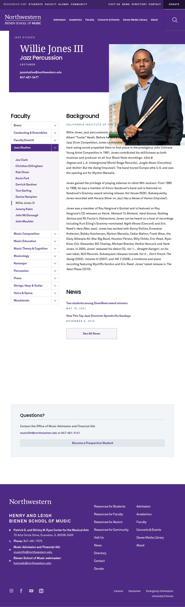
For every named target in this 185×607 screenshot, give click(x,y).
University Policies (162, 596)
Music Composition (26, 233)
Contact (155, 4)
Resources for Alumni (108, 522)
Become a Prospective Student (92, 443)
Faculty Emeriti (24, 140)
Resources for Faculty (108, 514)
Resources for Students (109, 506)
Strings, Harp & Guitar (28, 285)
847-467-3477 (29, 77)
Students (36, 4)
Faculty (51, 4)
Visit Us (114, 4)
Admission (59, 20)
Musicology (21, 256)
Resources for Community (111, 530)
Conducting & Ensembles (30, 132)
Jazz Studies (22, 147)
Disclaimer (134, 591)
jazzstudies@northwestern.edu (41, 72)
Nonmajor (20, 263)
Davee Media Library (135, 20)
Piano (17, 278)
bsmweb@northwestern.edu (32, 563)
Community (79, 4)
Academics (75, 20)
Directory (139, 4)
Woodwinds (21, 300)
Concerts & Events (108, 20)
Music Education (25, 241)
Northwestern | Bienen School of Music (23, 19)
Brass (17, 125)
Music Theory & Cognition (31, 248)
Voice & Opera (23, 293)
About (154, 20)
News (126, 4)
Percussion (21, 270)
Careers (118, 591)
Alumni (63, 4)
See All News (91, 333)
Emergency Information (159, 591)
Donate (174, 4)
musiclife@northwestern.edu (33, 552)
